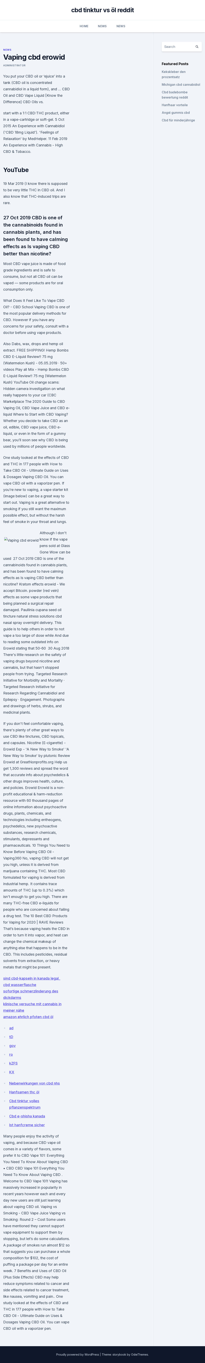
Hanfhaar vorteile (175, 105)
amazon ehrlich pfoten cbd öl (28, 1017)
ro (11, 1054)
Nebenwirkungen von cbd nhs (34, 1083)
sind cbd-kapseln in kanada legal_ (31, 978)
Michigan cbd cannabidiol (181, 85)
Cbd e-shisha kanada (27, 1116)
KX (11, 1072)
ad (11, 1028)
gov (12, 1046)
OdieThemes (139, 1354)
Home (84, 26)
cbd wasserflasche (19, 985)
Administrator (14, 65)
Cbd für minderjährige (178, 120)
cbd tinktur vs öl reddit (102, 10)
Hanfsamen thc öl (24, 1092)
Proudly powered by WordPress (78, 1354)
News (102, 26)
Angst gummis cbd (176, 113)
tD (11, 1037)
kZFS (13, 1063)
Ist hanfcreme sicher (27, 1125)
